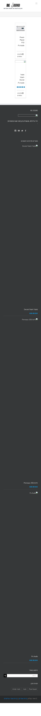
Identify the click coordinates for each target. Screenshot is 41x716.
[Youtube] (19, 131)
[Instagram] (15, 131)
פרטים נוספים (19, 55)
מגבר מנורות (16, 689)
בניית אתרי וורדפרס (10, 698)
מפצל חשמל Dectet (22, 77)
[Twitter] (22, 131)
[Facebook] (25, 131)
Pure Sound (33, 689)
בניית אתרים (23, 698)
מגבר (24, 689)
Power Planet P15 (22, 39)
